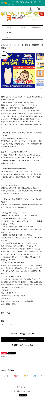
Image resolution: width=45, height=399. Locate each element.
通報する (4, 356)
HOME (9, 28)
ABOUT (22, 28)
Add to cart (22, 339)
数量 (2, 321)
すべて (6, 376)
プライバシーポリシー (22, 387)
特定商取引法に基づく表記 (22, 391)
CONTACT (8, 32)
